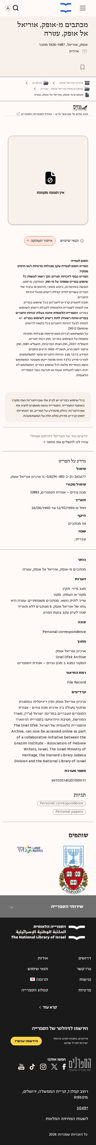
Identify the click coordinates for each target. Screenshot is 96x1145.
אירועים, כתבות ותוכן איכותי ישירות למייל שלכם (70, 1041)
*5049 (82, 1108)
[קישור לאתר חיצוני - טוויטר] (54, 1067)
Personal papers (69, 812)
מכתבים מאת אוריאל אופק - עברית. (61, 89)
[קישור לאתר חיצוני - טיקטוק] (32, 1067)
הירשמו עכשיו (26, 1041)
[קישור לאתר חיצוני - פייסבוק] (64, 1067)
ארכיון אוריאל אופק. (71, 83)
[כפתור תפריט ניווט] (82, 8)
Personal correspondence (61, 803)
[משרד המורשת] (73, 860)
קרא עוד (50, 1007)
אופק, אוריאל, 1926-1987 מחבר (63, 44)
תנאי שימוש (69, 241)
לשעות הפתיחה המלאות (67, 1119)
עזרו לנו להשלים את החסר (67, 442)
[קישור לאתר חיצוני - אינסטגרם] (43, 1067)
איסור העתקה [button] (41, 240)
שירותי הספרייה (67, 906)
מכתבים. (37, 83)
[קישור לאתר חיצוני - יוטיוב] (21, 1067)
